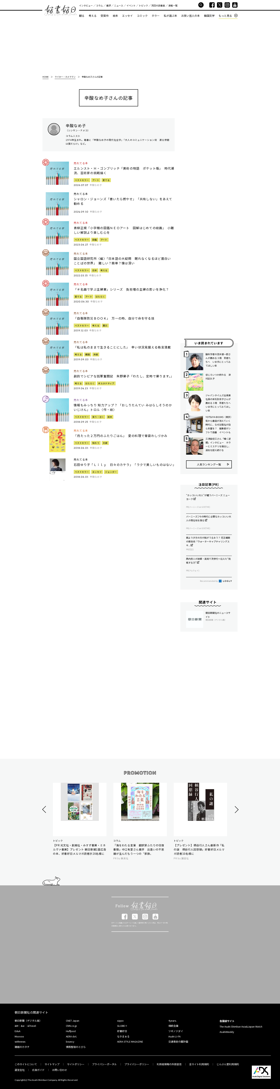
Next (236, 809)
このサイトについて (26, 1064)
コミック (142, 16)
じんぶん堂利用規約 (228, 1064)
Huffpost (71, 1031)
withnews (20, 1041)
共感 (96, 354)
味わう (95, 442)
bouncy (70, 1041)
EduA (17, 1031)
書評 (108, 5)
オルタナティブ (106, 383)
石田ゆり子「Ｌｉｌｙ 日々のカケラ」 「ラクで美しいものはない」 (124, 464)
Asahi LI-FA (174, 1036)
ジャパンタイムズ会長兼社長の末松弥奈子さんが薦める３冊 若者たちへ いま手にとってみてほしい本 (219, 403)
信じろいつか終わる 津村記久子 (218, 376)
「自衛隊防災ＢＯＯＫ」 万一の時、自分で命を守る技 (114, 318)
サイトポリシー (75, 1064)
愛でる (106, 180)
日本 (94, 270)
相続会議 (173, 1026)
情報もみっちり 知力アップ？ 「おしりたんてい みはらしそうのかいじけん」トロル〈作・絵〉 (123, 407)
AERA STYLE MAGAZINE (130, 1041)
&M (16, 1026)
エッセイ (127, 16)
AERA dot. (71, 1036)
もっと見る (225, 15)
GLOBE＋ (122, 1026)
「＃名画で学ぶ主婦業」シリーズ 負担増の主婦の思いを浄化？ (121, 289)
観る (81, 16)
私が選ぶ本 (170, 16)
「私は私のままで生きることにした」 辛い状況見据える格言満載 (122, 347)
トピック (143, 5)
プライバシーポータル (104, 1064)
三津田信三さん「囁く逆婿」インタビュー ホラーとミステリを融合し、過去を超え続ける (218, 444)
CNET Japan (72, 1020)
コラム (99, 5)
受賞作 (105, 16)
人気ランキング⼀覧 (209, 464)
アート (95, 180)
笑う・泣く (98, 416)
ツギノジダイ (175, 1031)
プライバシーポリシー (136, 1064)
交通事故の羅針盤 (178, 1041)
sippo (120, 1020)
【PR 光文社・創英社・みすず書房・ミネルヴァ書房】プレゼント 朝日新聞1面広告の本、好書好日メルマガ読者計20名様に (79, 849)
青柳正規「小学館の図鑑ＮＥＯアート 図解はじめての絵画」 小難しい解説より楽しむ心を (124, 230)
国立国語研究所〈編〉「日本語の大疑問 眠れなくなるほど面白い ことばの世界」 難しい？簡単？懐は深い (124, 260)
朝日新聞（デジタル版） (28, 1020)
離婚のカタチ (22, 1047)
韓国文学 (209, 16)
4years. (172, 1020)
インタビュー (86, 5)
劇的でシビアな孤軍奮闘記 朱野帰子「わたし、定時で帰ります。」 (124, 376)
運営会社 (20, 1070)
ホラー (156, 16)
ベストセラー (82, 180)
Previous (44, 809)
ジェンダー (111, 471)
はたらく (100, 296)
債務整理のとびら (76, 1047)
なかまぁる (123, 1036)
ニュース (118, 5)
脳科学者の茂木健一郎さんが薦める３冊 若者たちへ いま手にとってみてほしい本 (218, 359)
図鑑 (94, 239)
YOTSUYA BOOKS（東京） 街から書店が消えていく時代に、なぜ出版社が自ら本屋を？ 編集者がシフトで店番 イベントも (219, 424)
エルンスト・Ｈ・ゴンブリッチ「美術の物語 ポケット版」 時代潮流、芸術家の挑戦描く (124, 170)
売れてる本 (81, 163)
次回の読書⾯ (158, 5)
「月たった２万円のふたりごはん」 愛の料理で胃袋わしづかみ (120, 435)
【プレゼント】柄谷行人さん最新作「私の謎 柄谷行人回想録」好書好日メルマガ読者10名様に (199, 849)
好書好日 (61, 10)
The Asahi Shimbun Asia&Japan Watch (241, 1026)
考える (93, 16)
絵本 (115, 16)
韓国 (87, 354)
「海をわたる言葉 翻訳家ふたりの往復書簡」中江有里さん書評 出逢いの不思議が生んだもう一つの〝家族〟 (138, 849)
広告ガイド (38, 1070)
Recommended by (209, 580)
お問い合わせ (59, 1070)
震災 (105, 325)
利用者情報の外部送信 (169, 1064)
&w (22, 1026)
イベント (131, 5)
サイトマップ (52, 1064)
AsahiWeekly (227, 1032)
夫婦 (105, 442)
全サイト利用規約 (199, 1064)
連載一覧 (173, 5)
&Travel (31, 1026)
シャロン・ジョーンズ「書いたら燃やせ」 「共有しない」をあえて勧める (123, 201)
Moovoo (19, 1036)
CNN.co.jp (71, 1026)
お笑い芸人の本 (190, 16)
